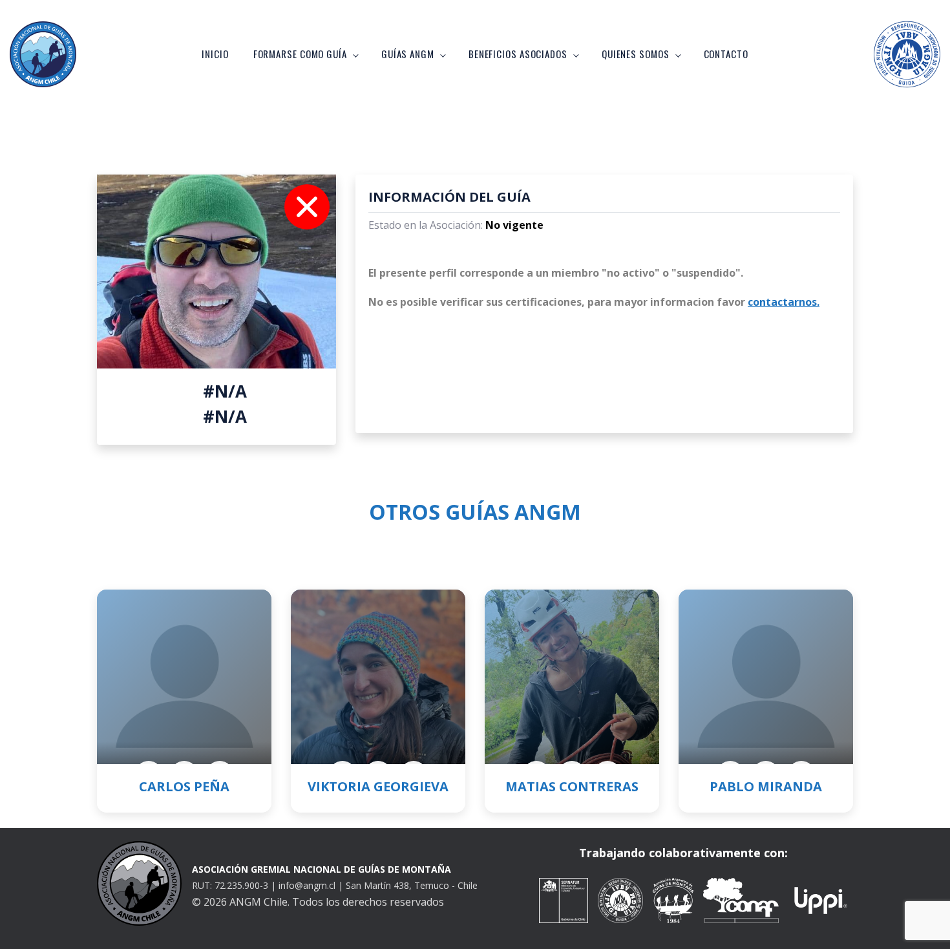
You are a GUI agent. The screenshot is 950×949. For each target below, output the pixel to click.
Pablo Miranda (766, 786)
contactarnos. (783, 302)
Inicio (215, 54)
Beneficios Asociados (518, 54)
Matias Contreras (572, 786)
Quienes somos (636, 54)
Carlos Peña (184, 786)
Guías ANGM (407, 54)
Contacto (726, 54)
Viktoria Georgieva (378, 786)
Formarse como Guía (300, 54)
